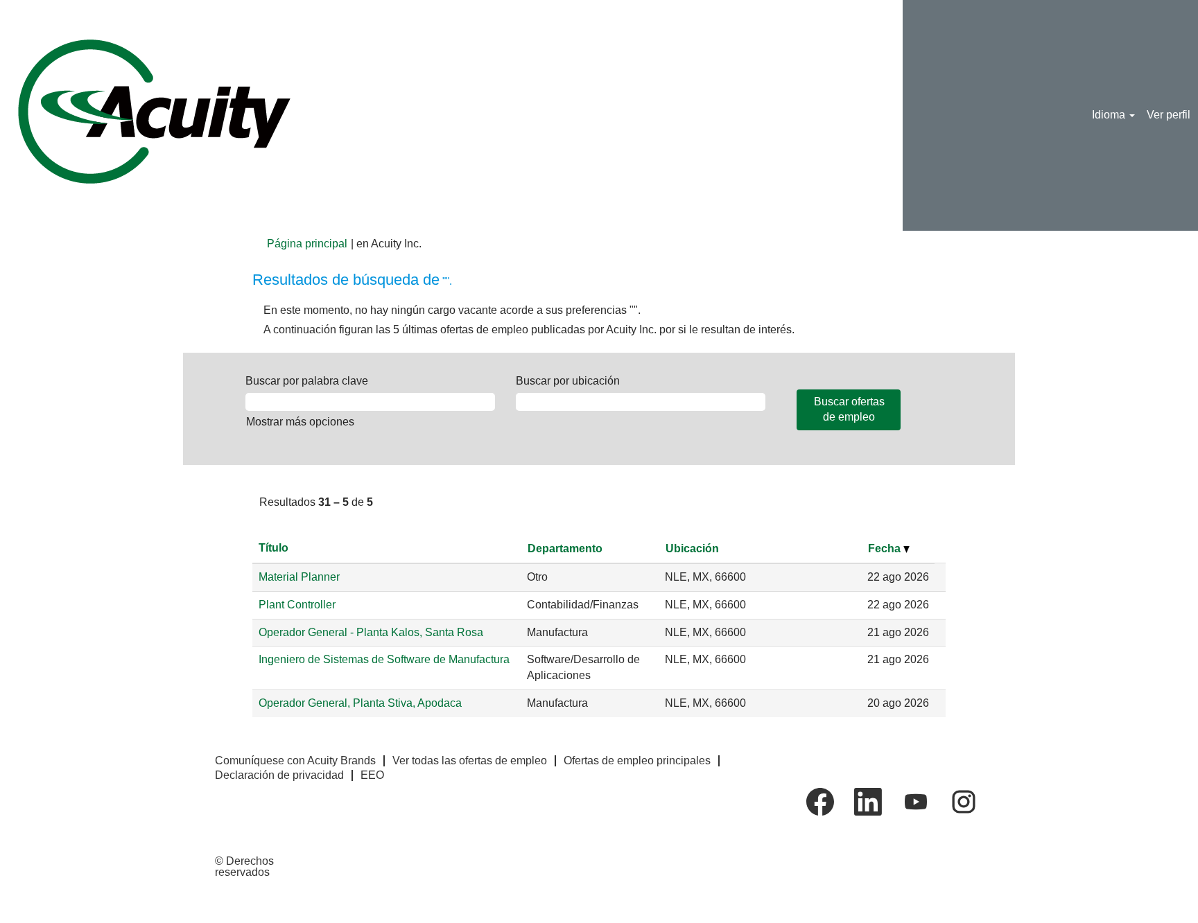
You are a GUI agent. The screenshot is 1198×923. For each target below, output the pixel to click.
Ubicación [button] (692, 548)
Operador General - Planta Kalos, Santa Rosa (371, 632)
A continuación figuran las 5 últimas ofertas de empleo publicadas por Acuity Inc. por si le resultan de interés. (529, 329)
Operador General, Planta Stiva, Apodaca (360, 703)
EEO (372, 775)
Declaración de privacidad (279, 775)
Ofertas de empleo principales (637, 760)
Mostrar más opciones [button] (300, 422)
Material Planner (299, 577)
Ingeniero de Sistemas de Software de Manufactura (384, 659)
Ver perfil (1168, 115)
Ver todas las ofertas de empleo (469, 760)
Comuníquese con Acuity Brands (295, 760)
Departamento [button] (565, 548)
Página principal (307, 243)
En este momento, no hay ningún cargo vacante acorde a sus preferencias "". (452, 310)
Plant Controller (297, 604)
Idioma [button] (1110, 115)
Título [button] (273, 548)
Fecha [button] (885, 548)
